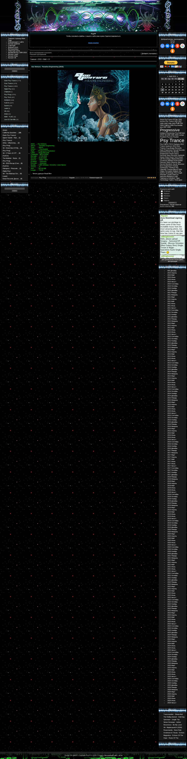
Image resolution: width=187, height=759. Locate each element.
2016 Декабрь (172, 448)
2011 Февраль (172, 295)
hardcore (169, 146)
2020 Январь (172, 529)
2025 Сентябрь (173, 678)
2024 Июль (171, 648)
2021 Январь (172, 556)
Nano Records (172, 155)
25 (162, 92)
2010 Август (171, 281)
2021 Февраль (172, 558)
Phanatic (163, 174)
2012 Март (171, 323)
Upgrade (163, 169)
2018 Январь (172, 477)
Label (6, 108)
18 (162, 90)
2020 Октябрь (172, 549)
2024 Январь (172, 635)
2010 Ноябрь (172, 288)
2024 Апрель (172, 641)
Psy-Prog (7, 94)
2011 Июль (171, 306)
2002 (180, 119)
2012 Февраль (172, 321)
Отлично (167, 191)
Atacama (163, 176)
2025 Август (171, 676)
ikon (161, 166)
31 (182, 92)
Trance (162, 146)
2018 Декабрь (172, 501)
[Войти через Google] (182, 46)
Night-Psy (7, 89)
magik (180, 173)
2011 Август (171, 308)
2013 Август (171, 360)
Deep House (169, 157)
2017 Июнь (171, 461)
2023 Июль (171, 621)
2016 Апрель (172, 431)
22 (176, 90)
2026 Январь (172, 687)
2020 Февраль (172, 532)
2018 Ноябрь (172, 499)
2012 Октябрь (172, 339)
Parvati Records (179, 150)
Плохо (166, 198)
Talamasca (164, 178)
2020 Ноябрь (172, 551)
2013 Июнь (171, 356)
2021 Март (171, 560)
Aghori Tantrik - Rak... (10, 138)
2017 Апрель (172, 457)
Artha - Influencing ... (10, 143)
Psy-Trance (8, 86)
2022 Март (171, 586)
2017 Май (170, 459)
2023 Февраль (172, 610)
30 (179, 92)
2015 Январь (172, 398)
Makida (170, 160)
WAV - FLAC (8, 117)
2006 (172, 125)
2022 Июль (171, 595)
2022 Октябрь (172, 602)
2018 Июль (171, 490)
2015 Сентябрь (173, 415)
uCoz (121, 755)
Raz (177, 167)
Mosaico (180, 159)
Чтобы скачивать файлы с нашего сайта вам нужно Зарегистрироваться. (93, 36)
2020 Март (171, 534)
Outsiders (171, 178)
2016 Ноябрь (172, 446)
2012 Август (171, 334)
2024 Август (171, 650)
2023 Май (170, 617)
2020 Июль (171, 542)
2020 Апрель (172, 536)
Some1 (162, 173)
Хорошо (166, 193)
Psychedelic (178, 125)
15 (176, 87)
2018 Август (171, 492)
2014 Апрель (172, 378)
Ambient (7, 100)
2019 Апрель (172, 510)
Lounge (181, 135)
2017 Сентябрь (173, 468)
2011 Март (171, 297)
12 (166, 87)
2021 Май (170, 564)
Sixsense (181, 164)
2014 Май (170, 380)
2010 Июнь (171, 277)
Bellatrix (176, 171)
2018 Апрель (172, 483)
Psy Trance (172, 140)
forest (162, 119)
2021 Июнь (171, 567)
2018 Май (170, 485)
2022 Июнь (171, 593)
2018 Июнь (171, 488)
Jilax (179, 162)
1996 (170, 123)
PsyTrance (169, 119)
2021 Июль (171, 569)
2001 (176, 121)
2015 (39, 59)
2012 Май (170, 328)
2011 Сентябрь (172, 310)
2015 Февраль (172, 400)
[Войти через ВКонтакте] (167, 46)
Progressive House (167, 153)
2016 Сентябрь (173, 442)
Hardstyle (181, 155)
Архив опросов (175, 204)
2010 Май (170, 275)
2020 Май (170, 538)
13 (169, 87)
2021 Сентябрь (173, 573)
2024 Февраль (172, 637)
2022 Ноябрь (172, 604)
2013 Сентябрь (173, 363)
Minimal (174, 159)
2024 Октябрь (172, 654)
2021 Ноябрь (172, 578)
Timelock (172, 167)
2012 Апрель (172, 325)
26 (166, 92)
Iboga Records (176, 148)
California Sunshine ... (10, 132)
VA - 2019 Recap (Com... (11, 163)
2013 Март (171, 349)
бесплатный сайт (110, 755)
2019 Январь (172, 503)
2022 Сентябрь (173, 600)
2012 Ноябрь (172, 341)
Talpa (178, 178)
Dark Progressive (166, 150)
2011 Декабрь (172, 317)
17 (182, 87)
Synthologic (170, 173)
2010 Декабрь (172, 290)
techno (162, 121)
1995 (172, 135)
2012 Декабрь (172, 343)
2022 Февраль (172, 584)
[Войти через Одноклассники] (172, 51)
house (162, 157)
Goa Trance (8, 83)
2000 (176, 135)
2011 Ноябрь (172, 314)
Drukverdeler (178, 160)
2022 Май (170, 591)
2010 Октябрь (172, 286)
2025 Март (171, 665)
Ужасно (166, 200)
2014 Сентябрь (173, 389)
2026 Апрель (172, 694)
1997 (165, 127)
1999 (169, 127)
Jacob (175, 164)
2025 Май (170, 670)
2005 (162, 123)
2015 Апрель (172, 404)
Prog (167, 148)
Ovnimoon (163, 160)
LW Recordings (165, 159)
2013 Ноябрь (172, 367)
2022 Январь (172, 582)
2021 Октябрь (172, 575)
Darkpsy (177, 144)
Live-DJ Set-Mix (10, 119)
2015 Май (170, 407)
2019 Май (170, 512)
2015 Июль (171, 411)
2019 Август (171, 518)
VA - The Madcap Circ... (11, 173)
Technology (164, 180)
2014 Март (171, 376)
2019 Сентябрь (173, 521)
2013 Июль (171, 358)
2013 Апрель (172, 352)
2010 (162, 135)
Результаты (164, 204)
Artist (6, 114)
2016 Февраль (172, 426)
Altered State (177, 169)
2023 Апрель (172, 615)
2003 (173, 123)
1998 (168, 135)
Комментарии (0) (96, 178)
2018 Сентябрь (173, 494)
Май (44, 59)
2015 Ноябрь (172, 420)
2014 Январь (172, 371)
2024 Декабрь (172, 659)
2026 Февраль (172, 689)
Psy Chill (163, 144)
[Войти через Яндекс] (177, 46)
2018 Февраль (172, 479)
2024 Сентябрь (173, 652)
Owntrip (175, 166)
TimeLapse (178, 180)
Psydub (176, 137)
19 (166, 90)
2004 (162, 125)
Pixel (176, 173)
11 (162, 87)
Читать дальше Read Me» (42, 173)
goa (161, 127)
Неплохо (167, 196)
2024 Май (170, 643)
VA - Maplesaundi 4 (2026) (172, 727)
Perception (169, 171)
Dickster (163, 162)
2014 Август (171, 387)
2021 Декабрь (172, 580)
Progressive (170, 130)
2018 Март (171, 481)
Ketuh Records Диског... (11, 179)
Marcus (176, 174)
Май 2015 (172, 76)
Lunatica (170, 174)
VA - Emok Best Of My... (11, 148)
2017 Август (171, 466)
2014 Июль (171, 385)
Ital (180, 171)
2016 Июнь (171, 435)
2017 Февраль (172, 453)
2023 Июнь (171, 619)
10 (182, 84)
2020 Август (171, 545)
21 (172, 90)
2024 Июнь (171, 646)
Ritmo (169, 162)
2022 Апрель (172, 589)
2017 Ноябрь (172, 472)
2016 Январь (172, 424)
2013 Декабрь (172, 369)
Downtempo (170, 133)
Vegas (162, 171)
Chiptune (7, 92)
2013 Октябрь (172, 365)
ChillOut (167, 125)
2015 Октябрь (172, 417)
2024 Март (171, 639)
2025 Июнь (171, 672)
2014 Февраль (172, 374)
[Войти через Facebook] (172, 46)
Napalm (72, 178)
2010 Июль (171, 279)
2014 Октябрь (172, 391)
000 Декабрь (172, 271)
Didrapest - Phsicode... (11, 168)
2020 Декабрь (172, 553)
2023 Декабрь (172, 632)
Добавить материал (149, 53)
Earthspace (164, 167)
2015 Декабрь (172, 422)
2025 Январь (172, 661)
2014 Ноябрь (172, 393)
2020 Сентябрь (173, 547)
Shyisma (174, 162)
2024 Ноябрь (172, 657)
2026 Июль (171, 700)
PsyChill (178, 133)
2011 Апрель (172, 299)
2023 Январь (172, 608)
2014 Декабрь (172, 396)
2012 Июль (171, 332)
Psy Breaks (175, 152)
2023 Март (171, 613)
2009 (166, 123)
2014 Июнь (171, 382)
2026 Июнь (171, 698)
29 (176, 92)
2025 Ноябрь (172, 683)
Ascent (162, 164)
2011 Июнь (171, 303)
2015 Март (171, 402)
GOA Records (165, 152)
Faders (171, 180)
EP (174, 119)
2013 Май (170, 354)
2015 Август (171, 413)
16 (179, 87)
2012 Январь (172, 319)
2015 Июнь (171, 409)
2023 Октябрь (172, 628)
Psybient (163, 137)
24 (182, 90)
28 (172, 92)
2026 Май (170, 696)
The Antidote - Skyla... (10, 158)
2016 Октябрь (172, 444)
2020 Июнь (171, 540)
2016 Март (171, 428)
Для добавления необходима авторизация (172, 260)
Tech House (178, 157)
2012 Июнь (171, 330)
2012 (182, 144)
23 (179, 90)
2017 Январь (172, 450)
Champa (170, 169)
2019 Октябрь (172, 523)
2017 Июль (171, 464)
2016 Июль (171, 437)
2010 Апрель (172, 273)
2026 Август (171, 703)
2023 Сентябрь (173, 626)
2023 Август (171, 624)
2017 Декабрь (172, 474)
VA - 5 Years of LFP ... (10, 153)
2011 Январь (172, 292)
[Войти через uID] (162, 46)
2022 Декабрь (172, 606)
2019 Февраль (172, 505)
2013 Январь (172, 345)
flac (176, 119)
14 (172, 87)
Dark (183, 133)
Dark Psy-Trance (10, 80)
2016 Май (170, 433)
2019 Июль (171, 516)
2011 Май (170, 301)
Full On (6, 103)
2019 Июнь (171, 514)
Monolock (169, 164)
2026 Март (171, 692)
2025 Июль (171, 674)
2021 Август (171, 571)
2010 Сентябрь (173, 284)
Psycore (170, 137)
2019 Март (171, 507)
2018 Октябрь (172, 496)
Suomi (6, 105)
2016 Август (171, 439)
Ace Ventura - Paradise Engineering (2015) (47, 67)
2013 (174, 146)
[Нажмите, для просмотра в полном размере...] (93, 141)
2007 (180, 121)
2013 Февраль (172, 347)
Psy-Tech (7, 97)
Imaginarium (167, 166)
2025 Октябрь (172, 681)
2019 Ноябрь (172, 525)
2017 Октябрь (172, 470)
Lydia (176, 176)
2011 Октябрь (172, 312)
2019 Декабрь (172, 527)
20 (169, 90)
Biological (170, 176)
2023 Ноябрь (172, 630)
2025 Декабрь (172, 685)
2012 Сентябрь (173, 336)
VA (5, 111)
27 (169, 92)
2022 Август (171, 597)
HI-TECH (170, 144)
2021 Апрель (172, 562)
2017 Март (171, 455)
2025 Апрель (172, 667)
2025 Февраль (172, 663)
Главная (33, 59)
